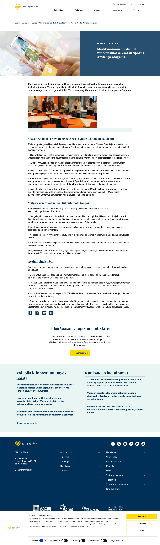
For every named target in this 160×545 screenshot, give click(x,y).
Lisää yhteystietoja (23, 469)
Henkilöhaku (112, 452)
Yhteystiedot (112, 457)
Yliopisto (137, 10)
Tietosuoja (111, 480)
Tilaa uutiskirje (79, 353)
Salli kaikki (142, 516)
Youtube (125, 444)
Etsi (139, 4)
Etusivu (17, 23)
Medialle (110, 466)
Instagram (131, 444)
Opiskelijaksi (59, 10)
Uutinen (101, 43)
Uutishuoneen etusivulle (26, 423)
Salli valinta (141, 524)
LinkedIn (137, 444)
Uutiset (34, 23)
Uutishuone (117, 10)
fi (133, 4)
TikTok (143, 444)
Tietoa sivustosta (114, 475)
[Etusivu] (26, 7)
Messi (109, 470)
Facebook (113, 444)
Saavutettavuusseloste (117, 484)
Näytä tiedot (115, 541)
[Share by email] (44, 313)
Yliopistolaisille (120, 4)
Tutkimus (79, 10)
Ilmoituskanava (113, 489)
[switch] (64, 540)
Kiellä (142, 531)
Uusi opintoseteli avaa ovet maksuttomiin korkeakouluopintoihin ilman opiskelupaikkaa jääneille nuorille (115, 409)
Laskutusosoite (113, 461)
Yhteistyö (98, 10)
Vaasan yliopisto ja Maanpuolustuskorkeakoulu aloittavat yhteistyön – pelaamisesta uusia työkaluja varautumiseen (114, 396)
